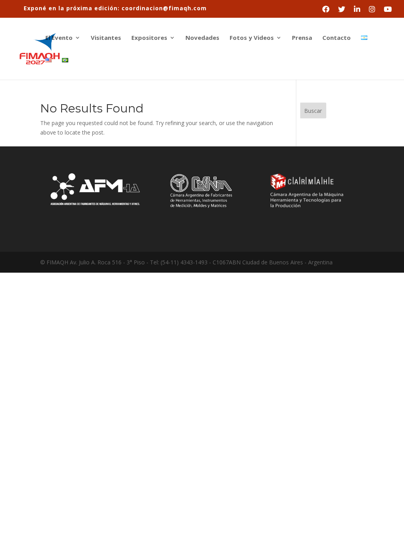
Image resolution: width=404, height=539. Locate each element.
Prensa (302, 38)
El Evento (59, 38)
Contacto (336, 38)
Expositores (149, 38)
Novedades (202, 38)
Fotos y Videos (252, 38)
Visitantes (106, 38)
